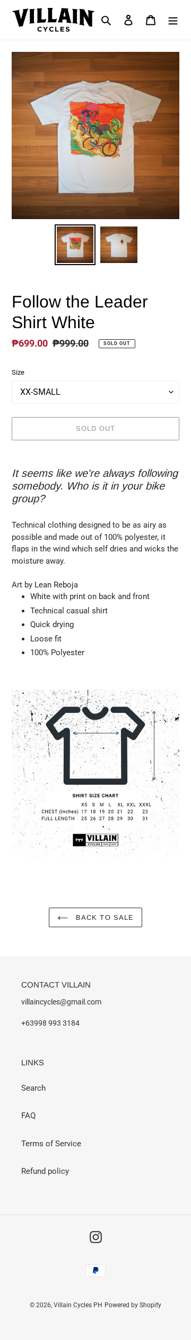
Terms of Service (51, 1143)
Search (33, 1088)
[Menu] (173, 19)
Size (18, 372)
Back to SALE (103, 917)
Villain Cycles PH (78, 1305)
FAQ (28, 1115)
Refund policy (45, 1171)
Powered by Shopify (133, 1305)
